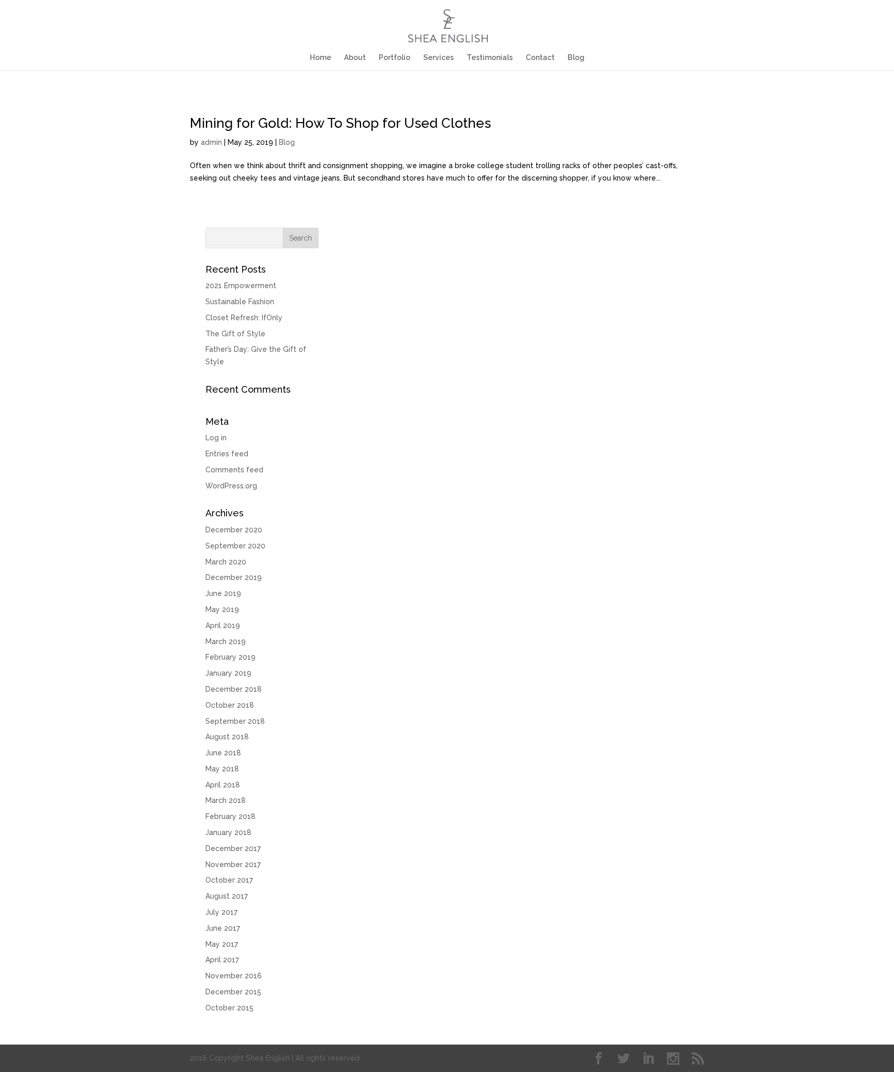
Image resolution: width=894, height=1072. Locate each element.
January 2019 (228, 673)
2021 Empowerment (240, 285)
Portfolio (394, 58)
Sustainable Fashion (239, 301)
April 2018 (222, 785)
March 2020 (225, 562)
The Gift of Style (235, 334)
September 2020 (235, 546)
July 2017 (221, 912)
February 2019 (230, 657)
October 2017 (229, 880)
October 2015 (229, 1008)
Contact (540, 58)
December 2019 (233, 577)
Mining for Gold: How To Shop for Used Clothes (340, 123)
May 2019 (222, 609)
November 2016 (233, 976)
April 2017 (222, 960)
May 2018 (222, 769)
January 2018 (228, 832)
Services (438, 58)
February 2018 (230, 816)
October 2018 (229, 705)
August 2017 (226, 896)
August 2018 (227, 737)
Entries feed (226, 454)
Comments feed (234, 470)
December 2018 (233, 689)
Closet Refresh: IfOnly (243, 318)
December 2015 (233, 992)
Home (320, 58)
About (355, 58)
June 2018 (223, 753)
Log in (216, 438)
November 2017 (233, 864)
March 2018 (225, 800)
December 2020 (233, 530)
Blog (576, 58)
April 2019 (222, 625)
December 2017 (233, 848)
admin (211, 142)
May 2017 (221, 944)
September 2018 (235, 721)
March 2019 (225, 641)
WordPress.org (231, 486)
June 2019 (223, 593)
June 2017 (222, 928)
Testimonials (490, 58)
